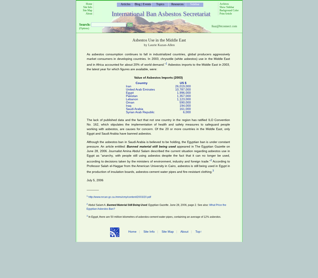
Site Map (87, 10)
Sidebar (194, 4)
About (89, 13)
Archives (224, 3)
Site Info (87, 7)
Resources (177, 4)
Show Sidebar (227, 7)
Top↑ (198, 231)
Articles (125, 4)
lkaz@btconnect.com (224, 26)
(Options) (84, 28)
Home (89, 3)
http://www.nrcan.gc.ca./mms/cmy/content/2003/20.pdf (119, 197)
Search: (84, 24)
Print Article (226, 13)
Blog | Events (143, 4)
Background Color (229, 10)
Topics (160, 4)
